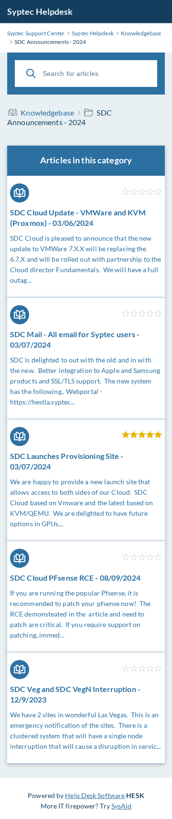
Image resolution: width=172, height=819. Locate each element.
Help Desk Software (95, 795)
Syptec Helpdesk (40, 11)
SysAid (121, 806)
